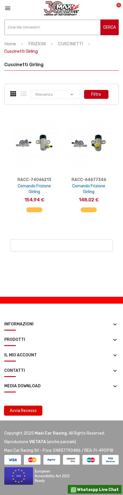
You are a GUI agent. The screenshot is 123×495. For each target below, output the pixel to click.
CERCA (109, 27)
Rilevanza (55, 94)
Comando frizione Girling (34, 189)
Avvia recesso (23, 410)
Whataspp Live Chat (97, 489)
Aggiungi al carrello (34, 213)
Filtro (96, 94)
